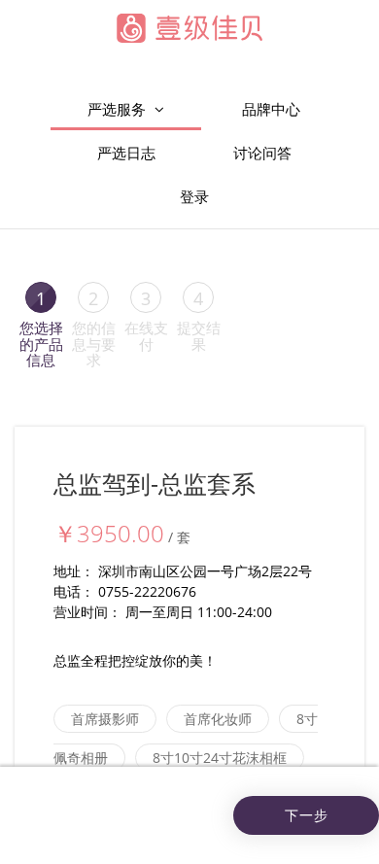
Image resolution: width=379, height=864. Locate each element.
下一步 (306, 815)
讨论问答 (262, 152)
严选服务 (118, 109)
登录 (194, 196)
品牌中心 (271, 109)
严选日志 (126, 152)
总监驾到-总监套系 (154, 483)
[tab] (41, 323)
